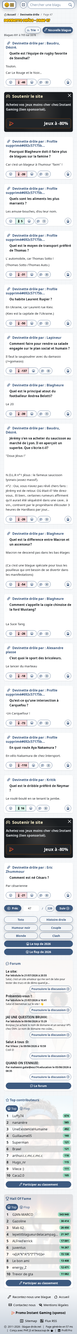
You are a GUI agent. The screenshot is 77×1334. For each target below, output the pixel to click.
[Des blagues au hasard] (23, 4)
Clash (56, 936)
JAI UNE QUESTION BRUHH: (26, 1017)
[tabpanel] (38, 1146)
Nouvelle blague (59, 30)
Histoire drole (56, 920)
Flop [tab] (26, 1108)
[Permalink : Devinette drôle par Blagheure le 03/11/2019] (8, 533)
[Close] (69, 95)
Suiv (63, 908)
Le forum (40, 1086)
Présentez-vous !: (19, 996)
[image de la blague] (68, 82)
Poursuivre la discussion (49, 989)
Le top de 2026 (40, 944)
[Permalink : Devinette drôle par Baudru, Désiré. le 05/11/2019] (8, 42)
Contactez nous (24, 1305)
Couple (56, 928)
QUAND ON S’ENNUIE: (22, 1063)
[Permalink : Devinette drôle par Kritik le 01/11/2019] (8, 779)
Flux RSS (50, 1321)
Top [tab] (13, 1108)
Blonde (21, 936)
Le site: (11, 971)
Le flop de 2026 (40, 952)
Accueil (11, 14)
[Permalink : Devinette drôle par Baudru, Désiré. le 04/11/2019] (8, 427)
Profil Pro (66, 1330)
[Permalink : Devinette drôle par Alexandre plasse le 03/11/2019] (8, 647)
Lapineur (54, 337)
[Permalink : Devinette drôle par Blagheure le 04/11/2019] (8, 384)
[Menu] (9, 5)
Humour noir (21, 928)
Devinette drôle (25, 43)
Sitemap (30, 1321)
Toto (21, 920)
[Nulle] (11, 82)
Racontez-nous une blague (31, 1297)
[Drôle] (32, 82)
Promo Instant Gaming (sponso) (40, 1313)
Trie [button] (33, 30)
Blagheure (55, 385)
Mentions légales (55, 1305)
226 (49, 908)
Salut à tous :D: (17, 1042)
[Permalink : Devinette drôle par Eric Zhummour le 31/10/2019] (8, 867)
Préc (14, 908)
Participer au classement (40, 1184)
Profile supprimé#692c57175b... (31, 143)
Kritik (51, 779)
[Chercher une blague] (70, 5)
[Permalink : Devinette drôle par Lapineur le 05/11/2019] (8, 337)
